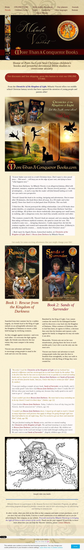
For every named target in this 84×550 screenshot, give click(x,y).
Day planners (62, 7)
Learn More (43, 547)
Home (7, 7)
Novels (7, 10)
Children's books (21, 10)
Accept (75, 546)
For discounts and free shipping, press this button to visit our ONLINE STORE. (42, 77)
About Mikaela (42, 13)
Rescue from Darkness (48, 377)
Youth (34, 10)
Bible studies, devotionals (43, 7)
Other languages (61, 10)
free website (42, 541)
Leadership (46, 10)
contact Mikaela (64, 523)
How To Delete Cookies (55, 547)
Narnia (37, 422)
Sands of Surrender (67, 377)
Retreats (75, 10)
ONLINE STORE (21, 7)
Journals (75, 7)
